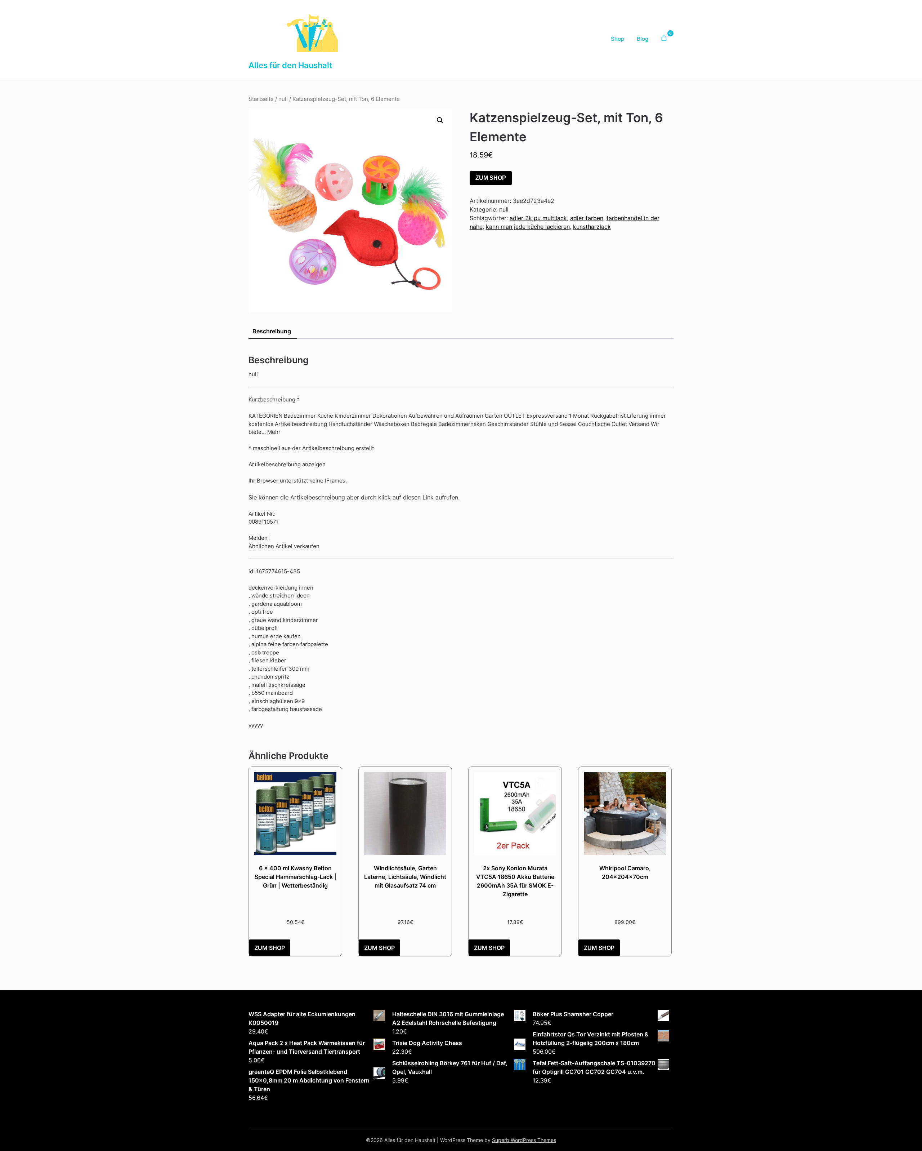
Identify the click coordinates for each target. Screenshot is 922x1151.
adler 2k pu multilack (538, 218)
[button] (440, 120)
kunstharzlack (592, 226)
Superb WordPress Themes (524, 1140)
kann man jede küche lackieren (528, 226)
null (283, 99)
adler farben (586, 218)
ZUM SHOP (490, 178)
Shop (617, 38)
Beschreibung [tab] (271, 331)
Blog (642, 38)
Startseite (261, 99)
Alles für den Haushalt (290, 65)
